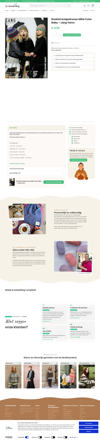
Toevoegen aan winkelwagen (53, 182)
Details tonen (73, 437)
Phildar (81, 418)
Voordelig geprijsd (67, 411)
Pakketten (44, 10)
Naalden (13, 10)
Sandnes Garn (83, 413)
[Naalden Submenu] (16, 10)
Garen (6, 10)
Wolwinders (51, 418)
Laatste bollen (67, 410)
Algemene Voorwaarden (26, 410)
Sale (92, 10)
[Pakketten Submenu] (48, 10)
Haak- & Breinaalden (53, 410)
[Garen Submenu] (9, 10)
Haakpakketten (67, 415)
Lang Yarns (58, 50)
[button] (47, 19)
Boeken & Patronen (34, 10)
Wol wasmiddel (52, 415)
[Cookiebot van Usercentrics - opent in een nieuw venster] (9, 437)
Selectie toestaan (89, 427)
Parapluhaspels (52, 417)
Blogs (6, 410)
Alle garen (37, 408)
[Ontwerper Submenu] (89, 10)
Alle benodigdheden (53, 411)
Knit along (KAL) (67, 416)
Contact (93, 1)
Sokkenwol (38, 418)
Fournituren (51, 413)
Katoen (37, 413)
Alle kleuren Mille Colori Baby (17, 163)
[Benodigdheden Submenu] (27, 10)
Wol (36, 410)
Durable (82, 410)
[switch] (40, 437)
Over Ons (75, 1)
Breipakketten (66, 413)
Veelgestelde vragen (84, 1)
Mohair (37, 415)
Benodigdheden (22, 10)
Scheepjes (82, 408)
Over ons (7, 408)
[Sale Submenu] (94, 10)
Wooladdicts (83, 416)
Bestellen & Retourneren (26, 411)
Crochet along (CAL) (68, 418)
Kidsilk (36, 416)
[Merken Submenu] (54, 10)
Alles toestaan (88, 423)
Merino (37, 411)
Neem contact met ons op (78, 160)
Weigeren (88, 431)
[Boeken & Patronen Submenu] (40, 10)
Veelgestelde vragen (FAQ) (27, 408)
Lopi (81, 415)
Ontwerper (85, 10)
